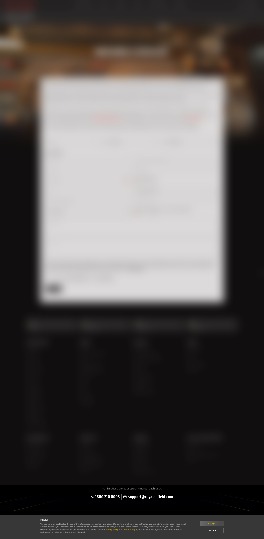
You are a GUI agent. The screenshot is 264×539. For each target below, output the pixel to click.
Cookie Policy (129, 529)
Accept (212, 523)
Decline (212, 530)
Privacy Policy (112, 529)
